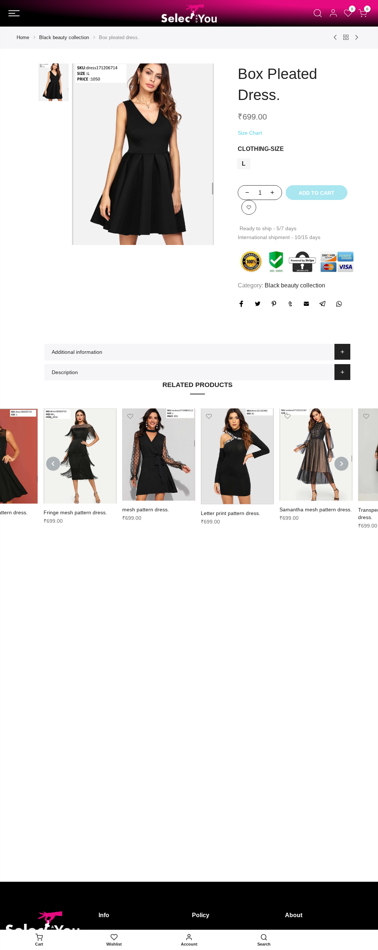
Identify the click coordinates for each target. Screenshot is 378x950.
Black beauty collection (64, 37)
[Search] (318, 13)
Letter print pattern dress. (230, 513)
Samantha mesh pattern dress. (315, 509)
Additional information (77, 352)
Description (65, 372)
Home (23, 37)
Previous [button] (53, 464)
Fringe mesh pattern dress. (75, 512)
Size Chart (250, 133)
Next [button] (341, 464)
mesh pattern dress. (145, 509)
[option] (143, 154)
